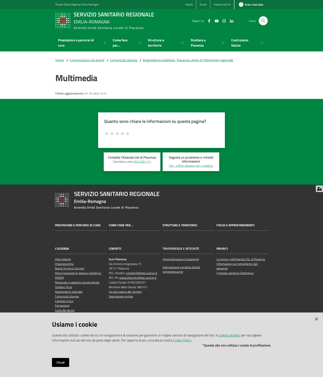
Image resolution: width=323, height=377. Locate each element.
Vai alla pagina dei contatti (125, 291)
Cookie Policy (182, 340)
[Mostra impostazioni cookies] (319, 188)
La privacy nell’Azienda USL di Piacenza (240, 259)
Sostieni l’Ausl (63, 287)
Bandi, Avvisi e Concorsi (69, 268)
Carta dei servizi (64, 310)
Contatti (115, 248)
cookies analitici (229, 335)
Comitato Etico (64, 301)
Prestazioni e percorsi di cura (78, 225)
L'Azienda (62, 248)
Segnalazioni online (121, 296)
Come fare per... (121, 225)
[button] (263, 20)
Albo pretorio (63, 259)
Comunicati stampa (123, 60)
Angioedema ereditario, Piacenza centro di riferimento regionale (188, 60)
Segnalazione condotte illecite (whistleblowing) (181, 269)
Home (59, 60)
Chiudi (60, 362)
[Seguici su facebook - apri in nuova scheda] (207, 20)
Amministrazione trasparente (181, 259)
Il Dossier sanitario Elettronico (234, 273)
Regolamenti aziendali (68, 291)
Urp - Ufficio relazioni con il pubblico (191, 165)
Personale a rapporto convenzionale (77, 282)
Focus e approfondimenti (235, 225)
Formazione (62, 305)
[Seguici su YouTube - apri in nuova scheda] (215, 20)
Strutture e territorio (180, 225)
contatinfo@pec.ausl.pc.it (141, 273)
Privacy (222, 248)
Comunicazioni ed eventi (87, 60)
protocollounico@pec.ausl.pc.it (138, 277)
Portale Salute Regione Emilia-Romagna (77, 4)
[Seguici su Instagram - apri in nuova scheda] (222, 20)
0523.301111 (142, 161)
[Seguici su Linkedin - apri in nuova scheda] (230, 20)
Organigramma (64, 264)
